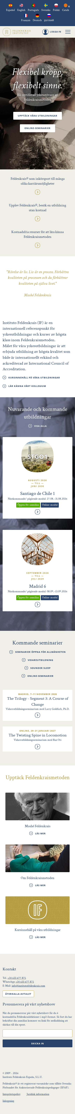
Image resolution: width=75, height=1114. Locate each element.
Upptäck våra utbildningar (37, 115)
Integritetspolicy (11, 1094)
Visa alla (40, 426)
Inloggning (8, 1101)
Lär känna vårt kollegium (27, 386)
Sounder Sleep (40, 668)
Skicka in (37, 1043)
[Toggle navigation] (67, 32)
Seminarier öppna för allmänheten (40, 651)
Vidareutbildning (40, 660)
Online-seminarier (37, 128)
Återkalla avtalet (18, 993)
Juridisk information (38, 1094)
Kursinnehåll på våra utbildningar (34, 377)
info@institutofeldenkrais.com (28, 986)
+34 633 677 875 (17, 978)
